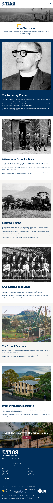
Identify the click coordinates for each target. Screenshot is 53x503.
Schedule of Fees (6, 474)
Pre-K (3, 468)
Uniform (29, 473)
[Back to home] (8, 3)
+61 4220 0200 (15, 458)
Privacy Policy (32, 486)
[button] (50, 3)
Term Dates (30, 470)
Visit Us (26, 437)
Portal (28, 468)
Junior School (5, 470)
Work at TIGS (30, 474)
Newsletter (30, 471)
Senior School (5, 471)
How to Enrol (5, 473)
